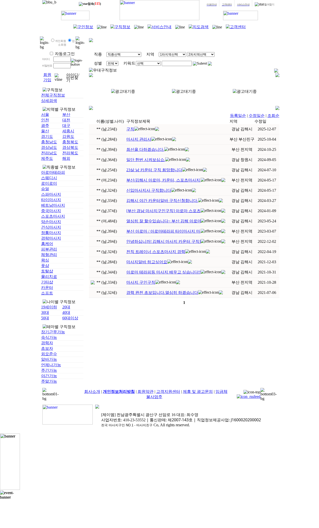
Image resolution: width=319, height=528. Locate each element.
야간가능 (49, 376)
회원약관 (146, 391)
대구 (66, 125)
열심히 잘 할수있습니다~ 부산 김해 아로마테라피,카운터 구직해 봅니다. (163, 221)
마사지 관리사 (138, 139)
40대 (66, 312)
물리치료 (49, 276)
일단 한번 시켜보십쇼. (145, 160)
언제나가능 (51, 365)
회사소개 (92, 391)
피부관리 (49, 249)
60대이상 (70, 318)
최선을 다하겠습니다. (145, 149)
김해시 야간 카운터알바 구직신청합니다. (162, 200)
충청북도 (70, 142)
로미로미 (49, 183)
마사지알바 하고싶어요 (146, 262)
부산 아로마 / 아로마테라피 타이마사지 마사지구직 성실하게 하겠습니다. (163, 231)
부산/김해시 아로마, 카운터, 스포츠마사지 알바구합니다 (163, 180)
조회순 (273, 115)
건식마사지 (51, 227)
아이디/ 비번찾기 (72, 78)
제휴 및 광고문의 (198, 391)
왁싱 (45, 260)
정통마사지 (51, 233)
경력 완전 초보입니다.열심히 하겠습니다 (162, 292)
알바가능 (49, 359)
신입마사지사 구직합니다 (148, 190)
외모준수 (49, 354)
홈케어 (47, 244)
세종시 (68, 131)
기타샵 (47, 282)
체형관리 (49, 255)
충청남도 (49, 142)
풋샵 (45, 266)
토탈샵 (47, 271)
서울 (45, 114)
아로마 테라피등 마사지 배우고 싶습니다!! (163, 272)
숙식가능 (49, 337)
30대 (45, 312)
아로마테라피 (53, 172)
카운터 (47, 287)
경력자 (47, 343)
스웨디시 (49, 178)
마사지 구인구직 (140, 282)
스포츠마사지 (53, 216)
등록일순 (238, 115)
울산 (45, 131)
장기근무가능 (53, 332)
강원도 (68, 136)
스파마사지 (51, 194)
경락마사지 (51, 238)
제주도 (47, 158)
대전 (66, 120)
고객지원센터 (168, 391)
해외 (66, 158)
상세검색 (49, 100)
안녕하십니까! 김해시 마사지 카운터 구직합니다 (163, 241)
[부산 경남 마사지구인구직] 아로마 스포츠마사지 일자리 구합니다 (163, 211)
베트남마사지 (53, 205)
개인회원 (60, 40)
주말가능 (49, 381)
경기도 (47, 136)
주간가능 (49, 370)
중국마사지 (51, 211)
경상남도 (49, 147)
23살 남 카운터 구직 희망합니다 (154, 170)
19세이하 (49, 307)
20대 (66, 307)
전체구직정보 (53, 95)
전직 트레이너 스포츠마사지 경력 (155, 252)
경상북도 (70, 147)
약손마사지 (51, 222)
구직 (130, 129)
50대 (45, 318)
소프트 (47, 293)
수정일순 (257, 115)
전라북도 (70, 153)
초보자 (47, 348)
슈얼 (45, 189)
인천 (45, 120)
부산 (66, 114)
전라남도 (49, 153)
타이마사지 (51, 200)
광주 (45, 125)
